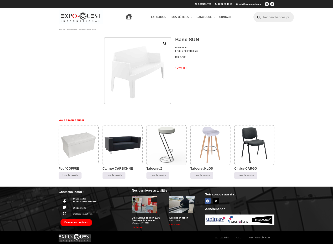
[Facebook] (267, 4)
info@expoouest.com (82, 214)
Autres (82, 30)
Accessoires (72, 30)
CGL (238, 237)
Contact (225, 17)
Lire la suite (70, 175)
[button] (164, 43)
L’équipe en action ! (179, 218)
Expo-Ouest (159, 17)
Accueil (62, 30)
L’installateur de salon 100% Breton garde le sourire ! (146, 219)
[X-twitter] (216, 201)
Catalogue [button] (204, 17)
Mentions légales (260, 237)
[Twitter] (272, 4)
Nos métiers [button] (180, 17)
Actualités (222, 237)
